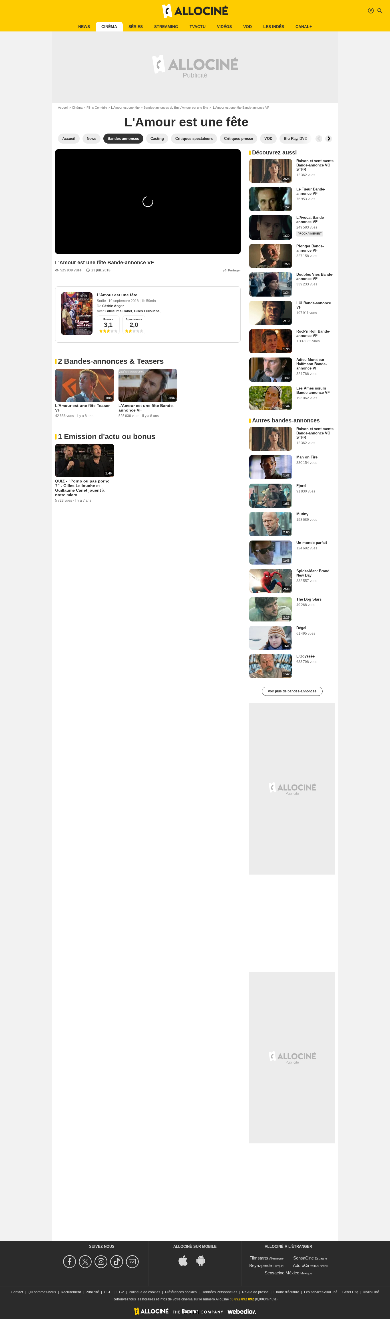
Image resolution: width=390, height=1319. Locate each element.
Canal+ (303, 26)
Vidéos (224, 26)
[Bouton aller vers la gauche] (318, 138)
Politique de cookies (144, 1292)
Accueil (63, 107)
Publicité (92, 1292)
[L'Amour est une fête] (77, 313)
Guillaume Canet (118, 311)
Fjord (301, 486)
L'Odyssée (305, 656)
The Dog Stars (308, 599)
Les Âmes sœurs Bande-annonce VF (313, 390)
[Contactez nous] (133, 1261)
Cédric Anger (113, 306)
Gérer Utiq (350, 1292)
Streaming (166, 26)
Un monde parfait (311, 543)
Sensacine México (282, 1272)
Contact (17, 1292)
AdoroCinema (306, 1265)
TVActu (198, 26)
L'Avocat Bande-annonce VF (310, 219)
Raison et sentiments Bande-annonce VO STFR (314, 165)
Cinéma (109, 26)
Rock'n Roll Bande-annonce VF (313, 333)
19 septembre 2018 (124, 301)
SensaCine (303, 1258)
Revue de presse (255, 1292)
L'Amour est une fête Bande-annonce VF (146, 407)
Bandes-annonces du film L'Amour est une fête (176, 107)
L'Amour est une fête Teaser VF (82, 407)
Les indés (273, 26)
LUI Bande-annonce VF (313, 305)
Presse (108, 319)
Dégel (301, 628)
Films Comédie (97, 107)
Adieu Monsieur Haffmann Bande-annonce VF (311, 363)
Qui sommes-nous (42, 1292)
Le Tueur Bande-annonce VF (310, 191)
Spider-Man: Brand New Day (312, 573)
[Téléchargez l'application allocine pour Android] (204, 1260)
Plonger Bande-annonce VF (310, 248)
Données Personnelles (219, 1292)
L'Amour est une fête (125, 107)
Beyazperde (260, 1265)
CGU (108, 1292)
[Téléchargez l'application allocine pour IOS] (186, 1260)
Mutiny (302, 514)
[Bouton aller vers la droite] (328, 138)
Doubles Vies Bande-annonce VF (314, 276)
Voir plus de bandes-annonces (292, 691)
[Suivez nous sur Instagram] (102, 1261)
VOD (247, 26)
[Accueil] (195, 11)
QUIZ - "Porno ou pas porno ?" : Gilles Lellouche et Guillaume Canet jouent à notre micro (82, 488)
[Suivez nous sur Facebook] (70, 1261)
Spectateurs (134, 319)
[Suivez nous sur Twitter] (86, 1261)
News (84, 26)
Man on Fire (306, 457)
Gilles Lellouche (147, 311)
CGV (120, 1292)
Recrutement (71, 1292)
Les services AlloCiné (320, 1292)
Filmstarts (259, 1258)
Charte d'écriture (286, 1292)
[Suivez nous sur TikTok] (117, 1261)
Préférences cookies (181, 1292)
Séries (135, 26)
